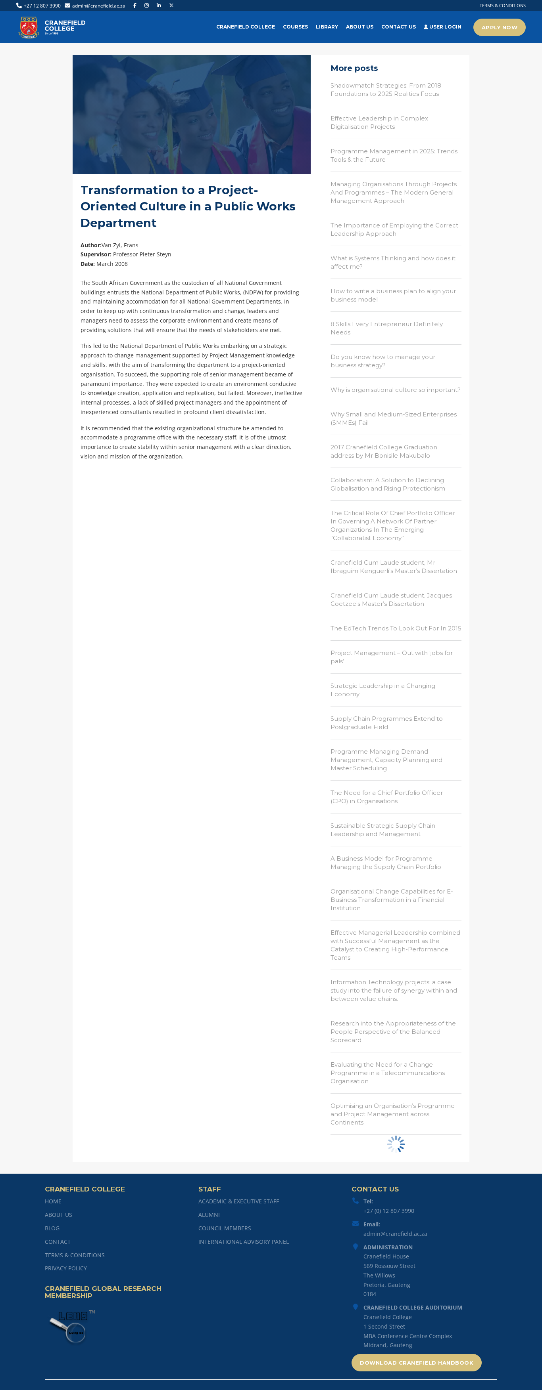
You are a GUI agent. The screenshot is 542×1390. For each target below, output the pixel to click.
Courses (295, 27)
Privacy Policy (66, 1268)
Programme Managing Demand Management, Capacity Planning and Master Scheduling (386, 760)
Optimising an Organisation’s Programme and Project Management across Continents (393, 1114)
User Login (444, 27)
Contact (58, 1241)
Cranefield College (245, 27)
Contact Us (398, 27)
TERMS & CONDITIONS (503, 5)
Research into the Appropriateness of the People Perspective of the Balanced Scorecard (393, 1032)
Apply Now (500, 27)
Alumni (209, 1214)
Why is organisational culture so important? (396, 389)
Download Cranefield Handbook (416, 1362)
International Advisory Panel (243, 1241)
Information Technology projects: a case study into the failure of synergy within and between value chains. (394, 990)
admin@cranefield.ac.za (395, 1233)
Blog (52, 1228)
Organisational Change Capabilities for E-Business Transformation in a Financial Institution (392, 900)
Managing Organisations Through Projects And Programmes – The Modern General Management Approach (394, 192)
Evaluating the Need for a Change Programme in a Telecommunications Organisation (388, 1073)
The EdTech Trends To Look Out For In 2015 (396, 628)
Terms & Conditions (75, 1255)
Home (53, 1201)
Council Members (224, 1228)
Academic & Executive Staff (238, 1201)
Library (327, 27)
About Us (359, 27)
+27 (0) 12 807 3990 (388, 1210)
